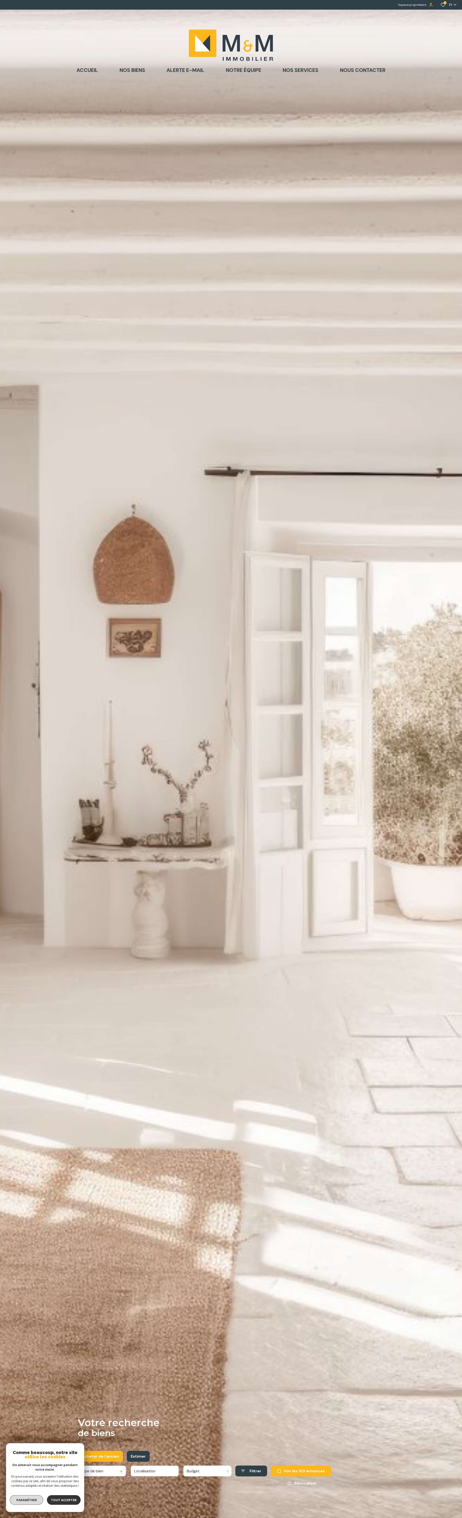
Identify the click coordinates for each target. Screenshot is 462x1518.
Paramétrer (26, 1500)
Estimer (138, 1456)
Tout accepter (64, 1500)
